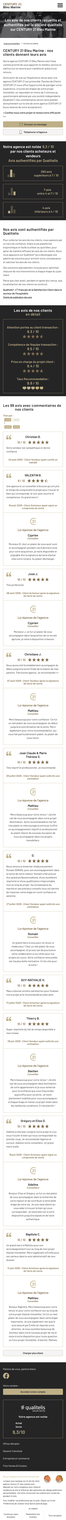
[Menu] (60, 5)
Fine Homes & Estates (15, 1465)
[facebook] (6, 1376)
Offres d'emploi (11, 1443)
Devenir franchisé (12, 1451)
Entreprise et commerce (16, 1458)
